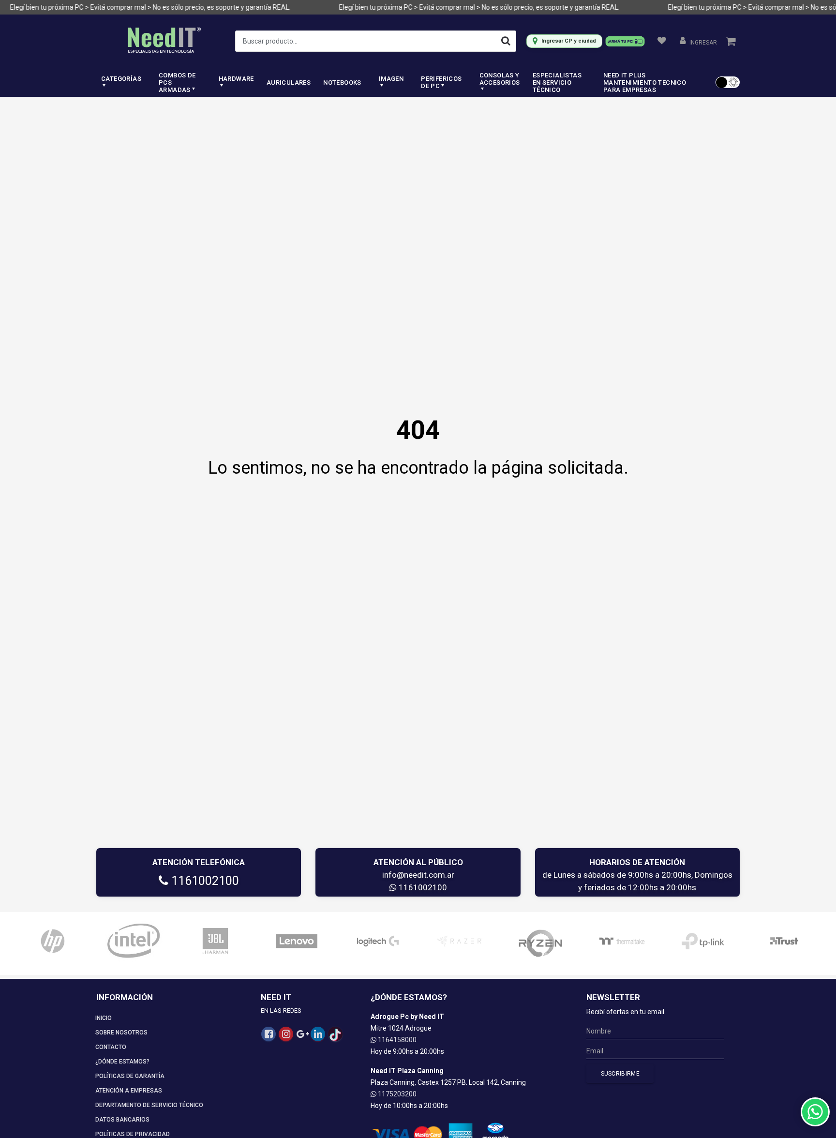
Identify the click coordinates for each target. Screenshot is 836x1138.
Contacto (110, 1047)
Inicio (103, 1018)
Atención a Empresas (128, 1090)
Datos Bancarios (122, 1119)
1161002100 (203, 881)
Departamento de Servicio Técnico (149, 1105)
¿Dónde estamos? (122, 1061)
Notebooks (342, 82)
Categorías (121, 78)
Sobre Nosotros (121, 1032)
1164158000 (396, 1040)
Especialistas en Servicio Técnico (557, 82)
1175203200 (396, 1094)
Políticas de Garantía (129, 1076)
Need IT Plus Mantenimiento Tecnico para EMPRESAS (644, 82)
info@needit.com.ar (418, 875)
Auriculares (289, 82)
